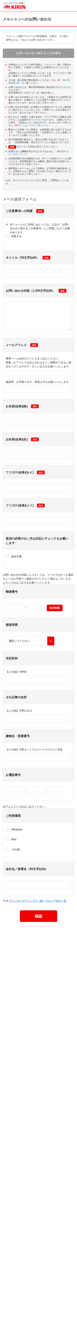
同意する (16, 236)
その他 (15, 849)
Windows (17, 829)
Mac (14, 839)
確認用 (38, 381)
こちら (62, 180)
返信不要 (16, 556)
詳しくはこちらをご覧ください (33, 125)
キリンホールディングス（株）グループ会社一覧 (37, 900)
